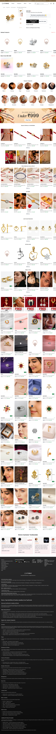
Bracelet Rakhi (33, 594)
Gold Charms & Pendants (20, 582)
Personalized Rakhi (39, 594)
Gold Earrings (3, 582)
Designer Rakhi (23, 594)
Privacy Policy (3, 562)
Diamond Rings (15, 586)
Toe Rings (35, 585)
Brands (13, 3)
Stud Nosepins (13, 7)
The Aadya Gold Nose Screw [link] (21, 7)
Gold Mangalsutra (38, 582)
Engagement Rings (16, 591)
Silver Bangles (28, 580)
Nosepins (27, 585)
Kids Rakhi (45, 594)
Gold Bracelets (8, 582)
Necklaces (6, 585)
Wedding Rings (10, 591)
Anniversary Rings (4, 591)
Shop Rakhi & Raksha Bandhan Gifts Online (8, 594)
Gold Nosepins (32, 582)
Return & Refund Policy (5, 563)
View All (52, 32)
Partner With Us (3, 567)
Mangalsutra (31, 585)
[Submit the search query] (35, 3)
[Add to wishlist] (12, 330)
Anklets (39, 585)
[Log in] (51, 3)
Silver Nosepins (34, 580)
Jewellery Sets (43, 585)
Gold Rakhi (28, 594)
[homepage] (5, 3)
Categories (19, 3)
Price (30, 3)
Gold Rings (13, 582)
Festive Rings (22, 591)
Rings (13, 585)
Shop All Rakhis (18, 594)
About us (2, 559)
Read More (20, 550)
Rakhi (6, 586)
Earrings (2, 585)
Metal (25, 3)
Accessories (10, 586)
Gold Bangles (27, 582)
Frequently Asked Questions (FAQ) (7, 561)
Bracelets (10, 585)
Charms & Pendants (18, 585)
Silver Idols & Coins (40, 580)
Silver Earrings (3, 580)
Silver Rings (14, 580)
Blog (2, 570)
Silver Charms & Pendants (21, 580)
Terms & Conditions (4, 566)
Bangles (23, 585)
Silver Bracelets (9, 580)
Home (4, 7)
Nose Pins (8, 7)
